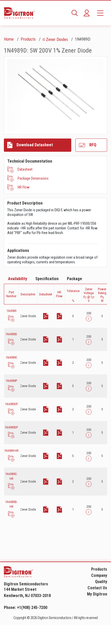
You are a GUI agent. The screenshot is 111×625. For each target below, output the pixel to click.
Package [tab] (74, 278)
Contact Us (97, 587)
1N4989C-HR (11, 476)
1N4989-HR (11, 451)
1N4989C (11, 357)
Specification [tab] (47, 278)
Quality (101, 581)
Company (99, 575)
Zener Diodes (57, 39)
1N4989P (11, 381)
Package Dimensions (33, 178)
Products (28, 39)
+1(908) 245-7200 (32, 607)
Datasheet (25, 169)
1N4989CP (11, 404)
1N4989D (11, 334)
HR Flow (23, 187)
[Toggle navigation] (100, 13)
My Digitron (97, 594)
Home (9, 39)
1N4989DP (11, 427)
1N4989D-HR (11, 504)
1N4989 (11, 311)
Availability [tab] (17, 278)
